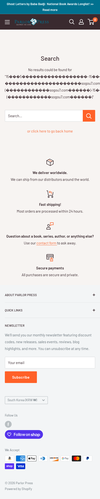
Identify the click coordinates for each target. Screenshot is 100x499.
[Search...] (89, 116)
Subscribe (21, 377)
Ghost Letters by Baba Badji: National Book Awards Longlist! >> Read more (50, 7)
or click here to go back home (50, 131)
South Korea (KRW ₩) (22, 400)
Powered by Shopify (18, 489)
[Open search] (72, 22)
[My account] (81, 22)
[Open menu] (7, 22)
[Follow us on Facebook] (8, 424)
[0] (91, 22)
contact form (46, 243)
